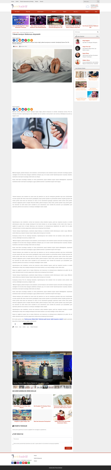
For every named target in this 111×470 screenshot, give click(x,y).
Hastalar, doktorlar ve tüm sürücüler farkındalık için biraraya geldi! (35, 430)
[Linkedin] (22, 40)
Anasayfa (14, 32)
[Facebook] (14, 40)
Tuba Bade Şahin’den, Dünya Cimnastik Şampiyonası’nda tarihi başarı (38, 27)
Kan (20, 373)
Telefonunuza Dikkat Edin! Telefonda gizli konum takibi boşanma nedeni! (43, 366)
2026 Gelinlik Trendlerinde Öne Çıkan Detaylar (81, 80)
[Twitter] (17, 40)
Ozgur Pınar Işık (86, 46)
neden (24, 373)
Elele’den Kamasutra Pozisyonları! (42, 468)
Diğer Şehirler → (94, 7)
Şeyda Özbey (86, 53)
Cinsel (16, 373)
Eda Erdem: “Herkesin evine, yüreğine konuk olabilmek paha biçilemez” (90, 27)
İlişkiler (18, 32)
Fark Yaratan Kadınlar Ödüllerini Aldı (73, 26)
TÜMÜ (97, 36)
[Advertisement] (25, 94)
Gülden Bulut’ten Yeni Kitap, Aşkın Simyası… (22, 453)
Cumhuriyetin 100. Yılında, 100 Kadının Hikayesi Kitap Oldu (55, 26)
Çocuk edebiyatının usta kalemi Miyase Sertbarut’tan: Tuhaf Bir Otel (90, 63)
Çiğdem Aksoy (86, 60)
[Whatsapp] (28, 40)
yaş (28, 373)
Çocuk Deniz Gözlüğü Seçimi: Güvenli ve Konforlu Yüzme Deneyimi (93, 100)
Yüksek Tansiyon (33, 373)
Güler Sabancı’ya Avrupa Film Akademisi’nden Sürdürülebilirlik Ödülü (21, 27)
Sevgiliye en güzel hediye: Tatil (22, 468)
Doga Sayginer (86, 40)
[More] (31, 40)
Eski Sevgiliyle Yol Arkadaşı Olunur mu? (42, 453)
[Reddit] (19, 40)
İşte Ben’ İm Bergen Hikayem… (90, 42)
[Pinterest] (25, 40)
